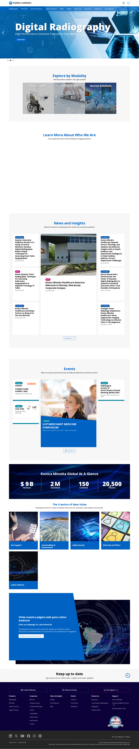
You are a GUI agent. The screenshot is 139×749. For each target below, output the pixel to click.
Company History (35, 703)
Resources (78, 9)
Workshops (74, 706)
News (62, 9)
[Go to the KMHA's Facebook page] (28, 736)
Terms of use (12, 742)
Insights (52, 699)
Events (69, 9)
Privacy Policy (22, 742)
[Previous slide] (3, 32)
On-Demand (74, 703)
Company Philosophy (36, 706)
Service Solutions (36, 9)
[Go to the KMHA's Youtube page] (22, 736)
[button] (10, 60)
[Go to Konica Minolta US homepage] (20, 2)
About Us (88, 9)
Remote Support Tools (119, 708)
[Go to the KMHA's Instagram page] (34, 736)
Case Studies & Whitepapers (100, 703)
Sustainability (33, 713)
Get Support (109, 9)
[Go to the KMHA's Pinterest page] (40, 736)
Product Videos (96, 710)
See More (70, 451)
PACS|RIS (24, 9)
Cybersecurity (34, 717)
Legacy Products (51, 9)
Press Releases (54, 703)
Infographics (95, 706)
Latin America (34, 720)
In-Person (73, 699)
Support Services (14, 706)
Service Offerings (117, 699)
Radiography (13, 9)
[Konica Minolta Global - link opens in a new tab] (123, 3)
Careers (32, 710)
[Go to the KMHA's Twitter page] (16, 736)
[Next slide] (135, 32)
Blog (51, 706)
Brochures (95, 699)
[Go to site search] (128, 3)
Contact (32, 724)
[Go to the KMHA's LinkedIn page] (10, 736)
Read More (68, 338)
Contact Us (98, 9)
